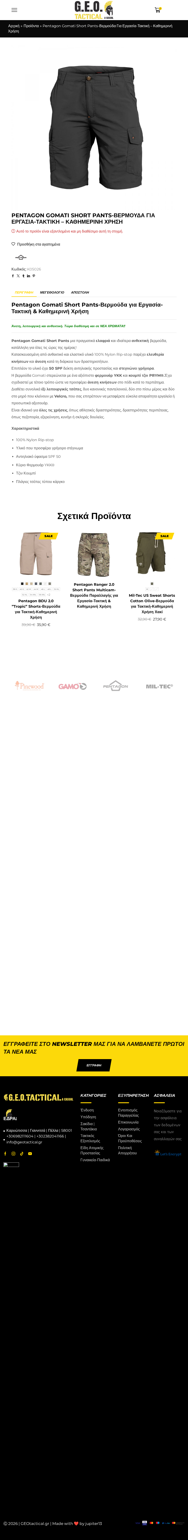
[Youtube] (30, 1154)
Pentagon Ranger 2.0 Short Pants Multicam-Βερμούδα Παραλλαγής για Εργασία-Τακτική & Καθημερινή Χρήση (94, 595)
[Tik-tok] (22, 1154)
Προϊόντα (31, 26)
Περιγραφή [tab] (24, 292)
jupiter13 (93, 1523)
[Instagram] (13, 1154)
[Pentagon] (73, 686)
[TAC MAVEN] (159, 686)
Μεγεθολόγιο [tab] (52, 292)
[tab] (24, 292)
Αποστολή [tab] (80, 292)
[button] (94, 1065)
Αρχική (13, 26)
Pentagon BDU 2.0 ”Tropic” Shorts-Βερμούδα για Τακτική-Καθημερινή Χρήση (36, 609)
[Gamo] (29, 686)
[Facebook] (5, 1154)
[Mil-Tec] (115, 686)
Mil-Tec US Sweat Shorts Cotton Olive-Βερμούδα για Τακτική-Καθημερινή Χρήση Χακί (152, 603)
